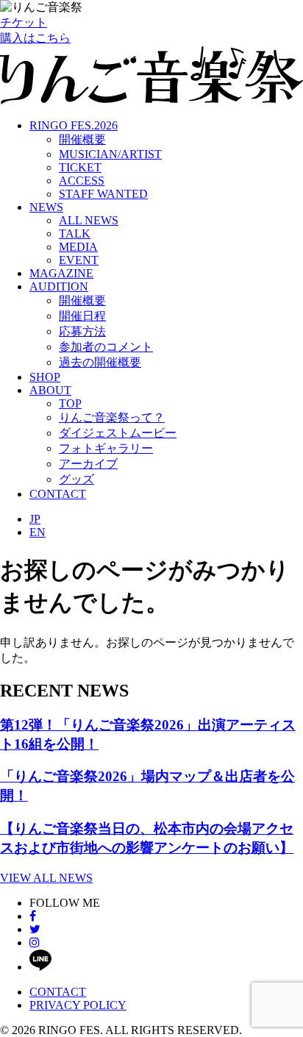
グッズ (76, 479)
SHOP (44, 377)
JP (34, 519)
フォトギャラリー (106, 448)
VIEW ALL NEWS (46, 878)
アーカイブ (88, 463)
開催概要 (82, 139)
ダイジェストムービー (118, 433)
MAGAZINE (61, 273)
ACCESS (81, 180)
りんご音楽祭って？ (112, 417)
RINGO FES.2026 (73, 125)
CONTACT (57, 494)
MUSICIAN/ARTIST (110, 154)
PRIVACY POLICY (77, 1005)
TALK (74, 233)
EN (37, 532)
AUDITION (58, 286)
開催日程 (82, 316)
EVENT (79, 260)
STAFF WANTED (103, 194)
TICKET (80, 167)
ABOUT (50, 390)
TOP (70, 403)
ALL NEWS (88, 220)
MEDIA (78, 246)
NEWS (46, 207)
